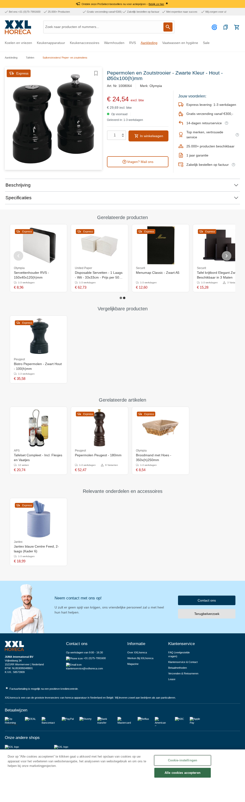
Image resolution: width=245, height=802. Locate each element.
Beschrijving (18, 185)
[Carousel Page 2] (124, 298)
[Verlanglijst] (225, 27)
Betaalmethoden (177, 667)
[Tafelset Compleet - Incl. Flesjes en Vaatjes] (38, 428)
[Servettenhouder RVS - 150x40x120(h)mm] (38, 245)
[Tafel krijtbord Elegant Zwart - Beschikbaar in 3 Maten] (221, 245)
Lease (171, 679)
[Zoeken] (168, 27)
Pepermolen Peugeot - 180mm (98, 455)
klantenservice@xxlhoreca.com (84, 668)
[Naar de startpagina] (18, 27)
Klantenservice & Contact (183, 662)
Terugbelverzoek (206, 614)
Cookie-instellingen (182, 760)
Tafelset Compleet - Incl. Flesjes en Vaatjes (38, 457)
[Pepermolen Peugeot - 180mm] (99, 428)
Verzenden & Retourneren (183, 673)
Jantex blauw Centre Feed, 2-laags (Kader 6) (36, 548)
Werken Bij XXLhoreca (140, 658)
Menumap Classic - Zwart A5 (157, 273)
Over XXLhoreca (137, 652)
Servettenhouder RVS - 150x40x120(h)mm (31, 275)
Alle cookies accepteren (182, 773)
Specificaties (19, 197)
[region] (122, 775)
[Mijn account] (215, 27)
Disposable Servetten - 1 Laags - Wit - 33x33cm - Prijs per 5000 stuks (99, 275)
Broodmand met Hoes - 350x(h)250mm (153, 457)
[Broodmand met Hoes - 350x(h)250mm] (160, 428)
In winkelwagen (151, 136)
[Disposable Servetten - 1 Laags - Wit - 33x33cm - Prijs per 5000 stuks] (99, 245)
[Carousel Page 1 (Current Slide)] (121, 298)
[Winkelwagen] (236, 27)
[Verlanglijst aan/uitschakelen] (96, 73)
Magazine (133, 663)
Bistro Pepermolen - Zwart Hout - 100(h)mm (38, 366)
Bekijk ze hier (156, 4)
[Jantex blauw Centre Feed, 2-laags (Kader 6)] (38, 519)
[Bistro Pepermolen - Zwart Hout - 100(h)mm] (38, 337)
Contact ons (207, 600)
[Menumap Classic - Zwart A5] (160, 245)
